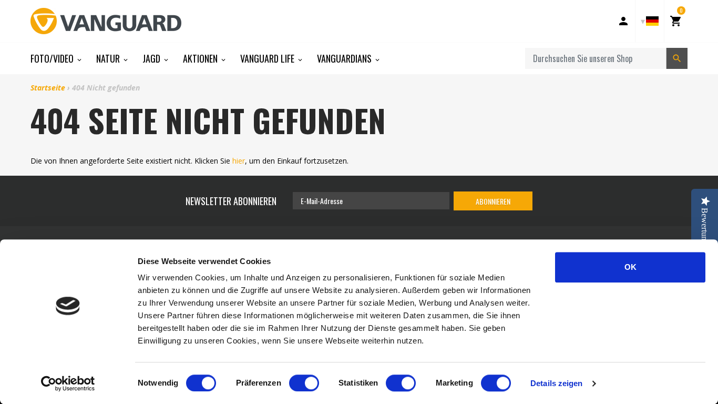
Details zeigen (556, 383)
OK (630, 266)
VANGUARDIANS (345, 58)
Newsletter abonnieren (231, 201)
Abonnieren (493, 201)
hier (238, 161)
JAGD (152, 58)
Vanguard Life (268, 58)
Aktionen (201, 58)
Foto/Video (53, 58)
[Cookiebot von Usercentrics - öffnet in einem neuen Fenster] (68, 383)
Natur (109, 58)
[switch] (304, 383)
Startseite (47, 88)
